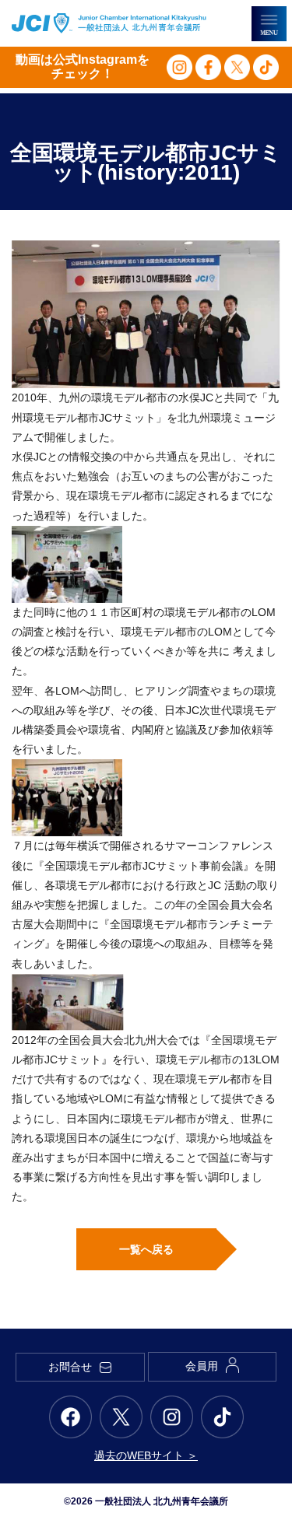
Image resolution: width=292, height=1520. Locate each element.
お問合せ (70, 1367)
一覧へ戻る (146, 1249)
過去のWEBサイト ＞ (146, 1455)
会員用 (201, 1366)
